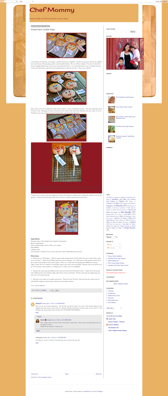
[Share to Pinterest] (58, 290)
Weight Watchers (130, 228)
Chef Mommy (52, 9)
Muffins (125, 218)
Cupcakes (109, 206)
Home (66, 374)
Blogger (100, 391)
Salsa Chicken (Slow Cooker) (124, 107)
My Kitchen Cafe (113, 328)
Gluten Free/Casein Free (119, 210)
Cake (124, 199)
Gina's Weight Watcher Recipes (117, 330)
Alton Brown (109, 197)
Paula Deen (109, 220)
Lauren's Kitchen (113, 325)
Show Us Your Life (115, 224)
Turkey (113, 228)
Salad (119, 222)
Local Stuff (127, 214)
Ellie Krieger (130, 206)
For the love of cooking (115, 316)
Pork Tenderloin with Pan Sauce (125, 97)
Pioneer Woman (120, 220)
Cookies (116, 203)
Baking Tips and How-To (128, 197)
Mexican (117, 218)
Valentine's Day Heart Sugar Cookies (118, 265)
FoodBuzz (108, 208)
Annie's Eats (112, 319)
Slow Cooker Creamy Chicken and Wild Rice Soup (125, 117)
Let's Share (118, 214)
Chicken (121, 201)
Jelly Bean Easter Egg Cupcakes (125, 126)
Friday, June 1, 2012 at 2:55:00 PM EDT (53, 303)
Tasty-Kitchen (112, 302)
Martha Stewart (114, 216)
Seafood (133, 222)
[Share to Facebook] (56, 290)
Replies (40, 316)
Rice (114, 222)
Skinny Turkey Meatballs (115, 256)
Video (119, 228)
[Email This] (51, 290)
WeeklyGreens (42, 285)
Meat (121, 216)
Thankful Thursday (125, 226)
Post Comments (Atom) (45, 377)
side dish (125, 224)
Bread (107, 199)
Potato (108, 222)
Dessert (119, 205)
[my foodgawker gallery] (121, 284)
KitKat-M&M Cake (113, 261)
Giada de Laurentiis (119, 208)
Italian (115, 212)
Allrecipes (111, 291)
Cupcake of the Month (128, 203)
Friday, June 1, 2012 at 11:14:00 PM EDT (54, 337)
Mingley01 (39, 303)
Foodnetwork (111, 293)
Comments (112, 248)
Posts (110, 244)
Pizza (127, 220)
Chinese (131, 201)
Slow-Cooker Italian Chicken (116, 263)
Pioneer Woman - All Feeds (116, 322)
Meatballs (128, 216)
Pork (132, 220)
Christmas (109, 203)
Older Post (99, 374)
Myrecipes (111, 298)
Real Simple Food (113, 300)
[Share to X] (55, 290)
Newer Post (34, 374)
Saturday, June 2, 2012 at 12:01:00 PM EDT (59, 320)
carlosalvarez (87, 391)
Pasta (130, 218)
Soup (114, 226)
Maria (42, 320)
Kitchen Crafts (110, 214)
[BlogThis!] (53, 290)
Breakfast (115, 199)
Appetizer (117, 197)
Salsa (126, 222)
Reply (37, 312)
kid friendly (126, 211)
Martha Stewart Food (114, 295)
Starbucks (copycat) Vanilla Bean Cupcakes (125, 137)
